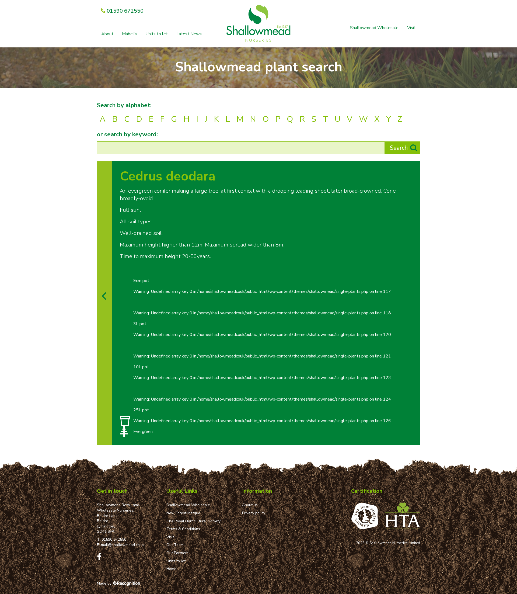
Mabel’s (129, 34)
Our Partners (177, 552)
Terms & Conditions (183, 529)
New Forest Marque (183, 513)
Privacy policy (253, 513)
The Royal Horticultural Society (193, 521)
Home (171, 568)
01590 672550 (114, 539)
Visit (411, 28)
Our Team (175, 544)
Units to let (156, 34)
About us (250, 505)
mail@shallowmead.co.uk (123, 544)
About (107, 34)
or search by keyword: (127, 134)
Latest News (189, 34)
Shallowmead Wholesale (374, 28)
